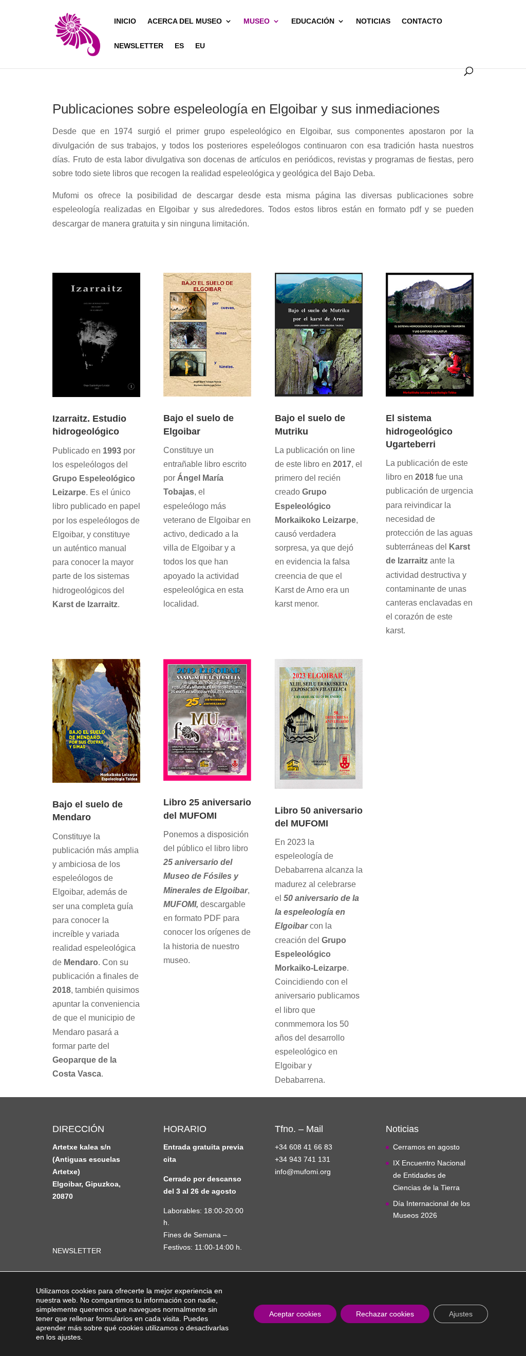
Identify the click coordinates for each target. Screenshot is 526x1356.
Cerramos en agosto (426, 1147)
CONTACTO (422, 21)
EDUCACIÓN (312, 21)
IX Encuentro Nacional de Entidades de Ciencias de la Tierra (429, 1175)
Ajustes (461, 1314)
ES (179, 46)
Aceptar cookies (295, 1314)
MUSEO (256, 21)
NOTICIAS (373, 21)
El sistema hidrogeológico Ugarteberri (419, 431)
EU (200, 46)
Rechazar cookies (385, 1314)
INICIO (125, 21)
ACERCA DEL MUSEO (184, 21)
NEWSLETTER (138, 46)
